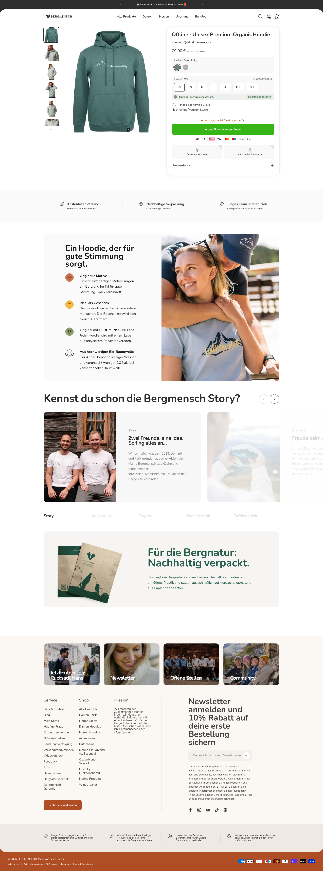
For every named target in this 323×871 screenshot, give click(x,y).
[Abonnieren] (246, 755)
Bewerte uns (52, 773)
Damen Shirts (88, 715)
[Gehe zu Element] (51, 35)
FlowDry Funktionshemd (89, 771)
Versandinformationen (59, 750)
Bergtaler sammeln (56, 779)
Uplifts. (60, 859)
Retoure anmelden (56, 732)
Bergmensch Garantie (52, 786)
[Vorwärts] (202, 4)
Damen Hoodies (90, 726)
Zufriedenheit (245, 516)
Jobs (47, 767)
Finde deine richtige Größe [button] (194, 104)
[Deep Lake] (177, 67)
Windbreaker (88, 784)
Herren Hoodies (90, 732)
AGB (48, 864)
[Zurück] (120, 4)
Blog (47, 715)
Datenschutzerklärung (209, 771)
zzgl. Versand (201, 51)
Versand (55, 864)
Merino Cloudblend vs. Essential (92, 752)
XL (225, 87)
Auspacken (101, 516)
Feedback (50, 761)
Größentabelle (264, 79)
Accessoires (87, 738)
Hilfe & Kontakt (54, 709)
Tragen (145, 516)
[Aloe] (185, 67)
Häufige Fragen (54, 726)
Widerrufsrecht (54, 755)
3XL (252, 87)
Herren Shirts (88, 721)
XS (179, 87)
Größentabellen (54, 738)
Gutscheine (86, 744)
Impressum (66, 864)
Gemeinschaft (198, 516)
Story (50, 516)
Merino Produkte (90, 779)
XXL (238, 87)
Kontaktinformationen (83, 864)
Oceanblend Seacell (87, 761)
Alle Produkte (88, 709)
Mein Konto (51, 721)
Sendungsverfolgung (58, 744)
